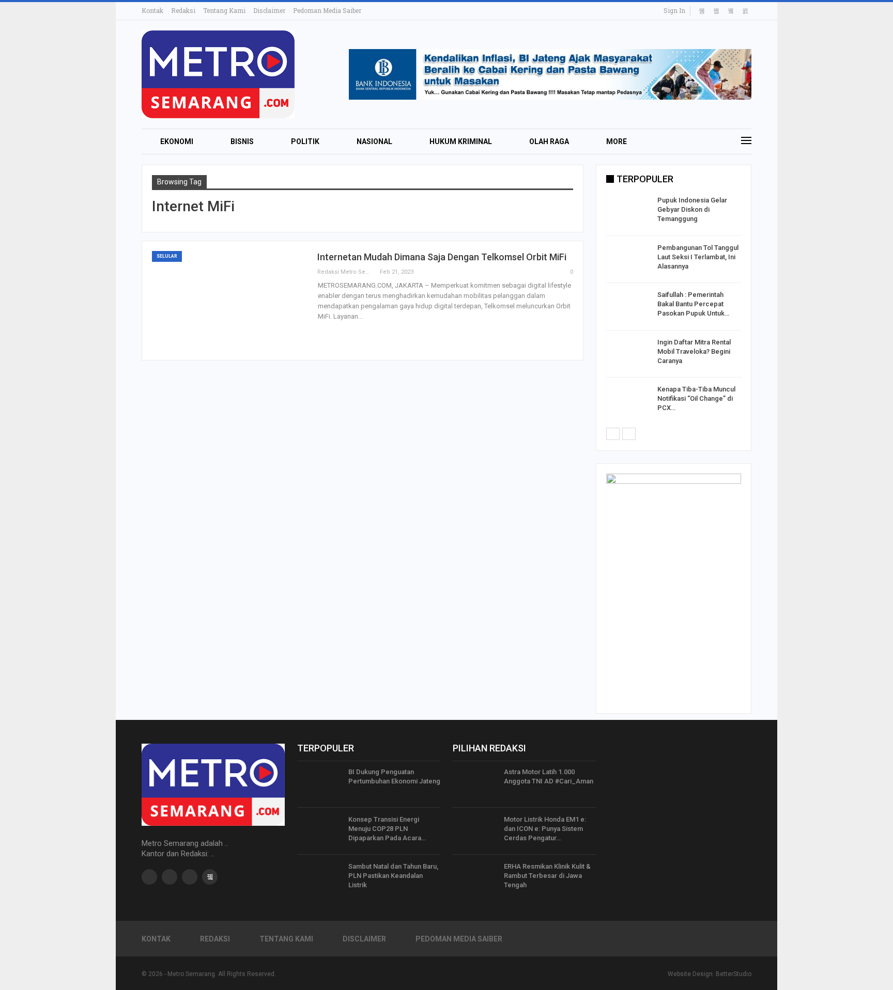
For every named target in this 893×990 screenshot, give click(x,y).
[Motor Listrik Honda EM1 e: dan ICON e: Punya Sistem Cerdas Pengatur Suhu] (475, 831)
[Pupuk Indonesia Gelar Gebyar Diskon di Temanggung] (628, 212)
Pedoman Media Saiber (327, 10)
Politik (305, 141)
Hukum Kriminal (460, 141)
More (616, 141)
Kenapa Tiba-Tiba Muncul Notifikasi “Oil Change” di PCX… (696, 398)
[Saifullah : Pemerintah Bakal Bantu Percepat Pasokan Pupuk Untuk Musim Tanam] (628, 306)
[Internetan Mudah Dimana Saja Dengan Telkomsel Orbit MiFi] (229, 300)
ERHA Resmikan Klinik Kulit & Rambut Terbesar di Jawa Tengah (547, 875)
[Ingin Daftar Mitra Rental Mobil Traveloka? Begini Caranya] (628, 354)
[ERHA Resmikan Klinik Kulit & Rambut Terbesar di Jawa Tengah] (475, 878)
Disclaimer (269, 10)
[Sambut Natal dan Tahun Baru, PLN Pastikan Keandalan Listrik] (319, 878)
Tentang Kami (224, 10)
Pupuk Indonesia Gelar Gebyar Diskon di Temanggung (692, 209)
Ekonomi (176, 141)
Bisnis (242, 141)
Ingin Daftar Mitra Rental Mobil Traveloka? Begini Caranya (694, 351)
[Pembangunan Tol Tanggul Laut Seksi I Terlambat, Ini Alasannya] (628, 259)
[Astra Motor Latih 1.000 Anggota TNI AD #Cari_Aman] (475, 783)
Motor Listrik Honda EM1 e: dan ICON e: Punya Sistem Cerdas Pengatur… (545, 828)
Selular (167, 256)
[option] (673, 308)
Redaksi (183, 10)
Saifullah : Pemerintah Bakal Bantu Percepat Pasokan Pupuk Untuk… (693, 304)
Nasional (374, 141)
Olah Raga (549, 141)
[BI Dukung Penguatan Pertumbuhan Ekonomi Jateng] (319, 783)
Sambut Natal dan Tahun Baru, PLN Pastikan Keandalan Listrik (393, 875)
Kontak (152, 10)
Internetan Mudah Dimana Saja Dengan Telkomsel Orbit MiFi (441, 257)
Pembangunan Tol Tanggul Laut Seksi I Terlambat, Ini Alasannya (697, 257)
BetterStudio (733, 974)
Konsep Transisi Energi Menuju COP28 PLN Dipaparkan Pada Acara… (387, 828)
